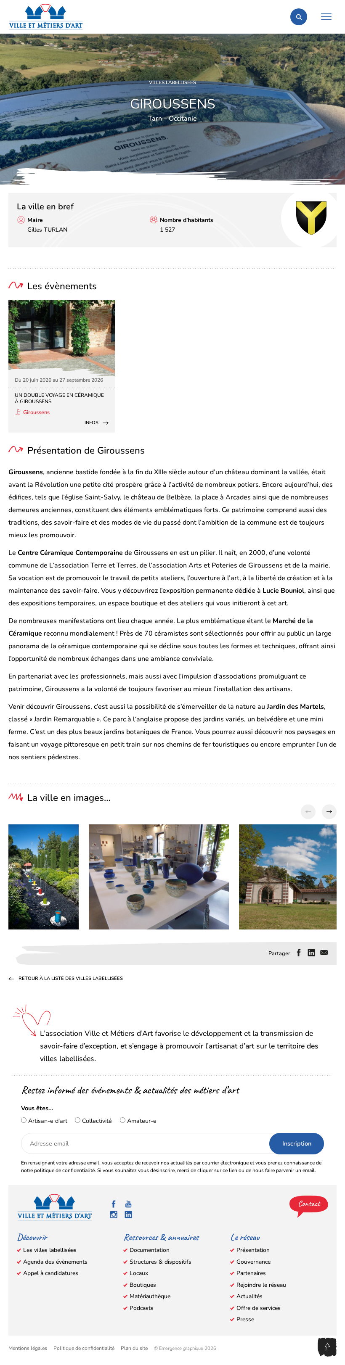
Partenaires (251, 1273)
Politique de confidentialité (83, 1348)
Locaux (139, 1273)
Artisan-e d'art (47, 1121)
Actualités (249, 1296)
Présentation (253, 1250)
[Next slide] (329, 812)
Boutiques (143, 1285)
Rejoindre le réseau (261, 1285)
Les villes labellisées (50, 1250)
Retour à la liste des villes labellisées (71, 979)
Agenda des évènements (55, 1262)
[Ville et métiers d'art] (45, 16)
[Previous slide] (308, 812)
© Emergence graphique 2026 (185, 1348)
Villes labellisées (172, 82)
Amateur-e (141, 1121)
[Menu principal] (326, 16)
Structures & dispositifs (160, 1262)
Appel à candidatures (50, 1273)
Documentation (150, 1250)
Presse (245, 1319)
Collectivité (96, 1121)
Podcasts (142, 1308)
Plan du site (134, 1348)
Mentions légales (27, 1348)
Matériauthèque (150, 1296)
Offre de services (258, 1308)
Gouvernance (253, 1262)
